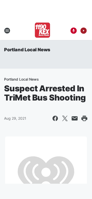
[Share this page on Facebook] (55, 118)
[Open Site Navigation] (7, 31)
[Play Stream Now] (83, 31)
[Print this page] (84, 118)
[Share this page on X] (64, 118)
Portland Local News (27, 49)
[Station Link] (42, 30)
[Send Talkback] (74, 31)
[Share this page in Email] (74, 118)
